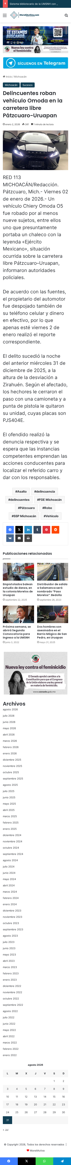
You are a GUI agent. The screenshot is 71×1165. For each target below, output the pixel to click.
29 (54, 1112)
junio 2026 (9, 721)
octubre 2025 (11, 772)
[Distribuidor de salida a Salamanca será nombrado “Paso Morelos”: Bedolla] (52, 572)
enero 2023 (10, 979)
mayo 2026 (9, 728)
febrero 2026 (11, 747)
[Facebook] (10, 530)
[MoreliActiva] (24, 15)
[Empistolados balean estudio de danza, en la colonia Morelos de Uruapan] (18, 572)
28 (44, 1112)
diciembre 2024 (12, 835)
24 (7, 1112)
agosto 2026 (10, 709)
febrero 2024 (11, 897)
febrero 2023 (11, 973)
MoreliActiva (37, 1150)
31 (7, 1120)
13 (35, 1096)
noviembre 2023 (12, 916)
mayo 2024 (9, 879)
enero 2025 (10, 828)
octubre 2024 (11, 847)
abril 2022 (9, 1036)
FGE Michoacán (50, 500)
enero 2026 (10, 753)
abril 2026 (9, 734)
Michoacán (20, 76)
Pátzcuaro (27, 508)
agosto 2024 (10, 860)
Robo (48, 508)
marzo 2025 (10, 816)
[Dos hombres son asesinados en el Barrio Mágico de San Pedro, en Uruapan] (52, 614)
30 (63, 1112)
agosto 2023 (10, 935)
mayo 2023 (9, 954)
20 (35, 1104)
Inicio (8, 76)
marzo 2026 (10, 740)
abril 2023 (9, 960)
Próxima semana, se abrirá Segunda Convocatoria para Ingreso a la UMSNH (17, 632)
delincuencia (45, 491)
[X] (19, 530)
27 (35, 1112)
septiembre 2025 (13, 778)
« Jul (5, 1129)
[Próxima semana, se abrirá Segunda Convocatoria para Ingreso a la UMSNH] (18, 614)
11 (17, 1096)
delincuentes (20, 500)
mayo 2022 (9, 1029)
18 (17, 1104)
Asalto (22, 491)
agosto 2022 (10, 1011)
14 (45, 1096)
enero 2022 (10, 1055)
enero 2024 (10, 904)
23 (63, 1104)
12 (26, 1096)
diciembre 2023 (12, 910)
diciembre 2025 (12, 759)
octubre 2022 (11, 998)
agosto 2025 (10, 784)
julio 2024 (8, 866)
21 (45, 1104)
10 (7, 1096)
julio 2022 (8, 1017)
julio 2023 (8, 941)
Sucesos (28, 84)
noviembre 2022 (12, 992)
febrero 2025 (11, 822)
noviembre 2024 (12, 841)
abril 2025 (9, 809)
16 (63, 1096)
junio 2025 (9, 797)
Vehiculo (52, 516)
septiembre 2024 (13, 853)
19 (26, 1104)
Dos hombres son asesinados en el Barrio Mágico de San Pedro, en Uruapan (52, 632)
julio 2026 (8, 715)
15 (54, 1096)
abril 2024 (9, 885)
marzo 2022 (10, 1042)
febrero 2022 (11, 1048)
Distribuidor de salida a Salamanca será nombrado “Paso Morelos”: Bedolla (52, 589)
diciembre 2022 (12, 985)
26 (26, 1112)
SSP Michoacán (25, 516)
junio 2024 (9, 872)
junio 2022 (9, 1023)
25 (16, 1112)
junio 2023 (9, 948)
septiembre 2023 (13, 929)
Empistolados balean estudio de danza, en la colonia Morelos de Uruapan (18, 589)
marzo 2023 (10, 967)
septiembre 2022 (13, 1004)
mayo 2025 (9, 803)
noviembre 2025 (12, 765)
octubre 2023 (11, 923)
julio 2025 (8, 791)
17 (7, 1104)
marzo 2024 (10, 891)
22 (54, 1104)
